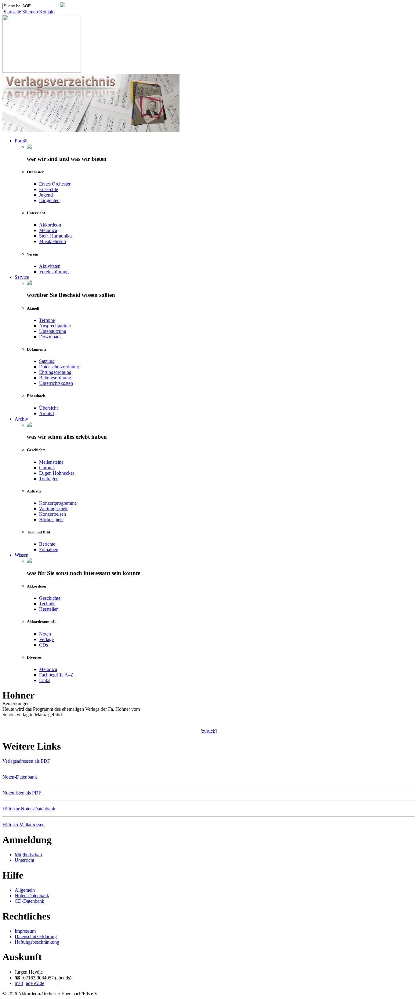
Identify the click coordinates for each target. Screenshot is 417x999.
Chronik (47, 467)
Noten (45, 633)
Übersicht (48, 408)
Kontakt (46, 11)
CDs (43, 644)
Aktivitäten (49, 266)
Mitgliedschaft (28, 854)
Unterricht (24, 860)
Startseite (11, 11)
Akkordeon (50, 224)
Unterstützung (52, 331)
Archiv (21, 419)
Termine (47, 320)
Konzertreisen (52, 514)
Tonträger (48, 478)
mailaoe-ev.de (29, 983)
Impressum (25, 931)
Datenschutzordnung (59, 366)
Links (44, 680)
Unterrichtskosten (56, 383)
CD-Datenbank (29, 901)
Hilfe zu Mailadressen (23, 824)
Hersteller (48, 609)
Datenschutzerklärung (36, 936)
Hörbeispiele (51, 519)
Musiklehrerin (52, 241)
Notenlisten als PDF (21, 792)
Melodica (48, 230)
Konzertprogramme (58, 503)
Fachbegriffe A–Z (56, 674)
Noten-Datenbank (19, 777)
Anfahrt (46, 413)
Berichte (47, 544)
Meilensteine (51, 462)
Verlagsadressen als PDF (26, 761)
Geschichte (49, 598)
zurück (208, 731)
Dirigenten (49, 200)
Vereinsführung (54, 271)
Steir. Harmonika (55, 235)
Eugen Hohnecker (56, 473)
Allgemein (25, 890)
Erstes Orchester (55, 183)
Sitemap (29, 11)
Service (22, 277)
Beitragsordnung (55, 377)
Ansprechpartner (55, 325)
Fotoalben (48, 549)
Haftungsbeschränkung (37, 942)
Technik (47, 603)
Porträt (21, 140)
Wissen (21, 555)
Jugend (46, 194)
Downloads (50, 336)
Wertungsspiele (53, 508)
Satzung (47, 361)
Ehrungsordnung (55, 372)
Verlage (46, 639)
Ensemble (48, 189)
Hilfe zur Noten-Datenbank (28, 808)
